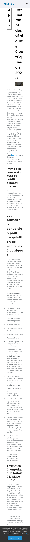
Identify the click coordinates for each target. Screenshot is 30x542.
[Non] (28, 534)
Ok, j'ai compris (15, 538)
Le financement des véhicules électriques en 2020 (19, 41)
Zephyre (14, 155)
